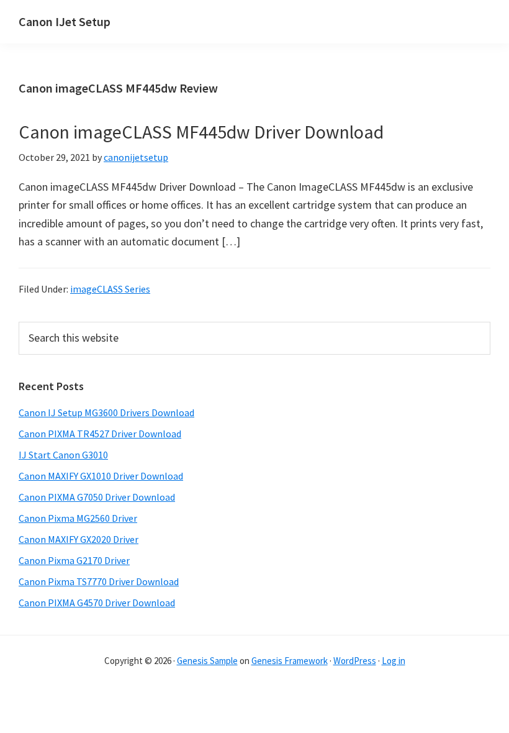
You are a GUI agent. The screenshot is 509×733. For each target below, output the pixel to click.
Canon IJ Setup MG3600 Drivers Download (106, 412)
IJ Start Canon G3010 (63, 454)
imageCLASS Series (110, 289)
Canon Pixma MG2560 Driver (78, 518)
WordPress (354, 661)
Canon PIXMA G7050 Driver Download (97, 497)
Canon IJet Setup (64, 21)
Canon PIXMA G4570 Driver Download (97, 602)
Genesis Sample (207, 661)
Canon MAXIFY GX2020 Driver (78, 539)
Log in (393, 661)
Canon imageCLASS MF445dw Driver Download (201, 131)
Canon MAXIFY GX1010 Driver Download (101, 476)
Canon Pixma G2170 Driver (74, 560)
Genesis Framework (289, 661)
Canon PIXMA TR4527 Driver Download (100, 433)
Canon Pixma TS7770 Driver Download (99, 581)
